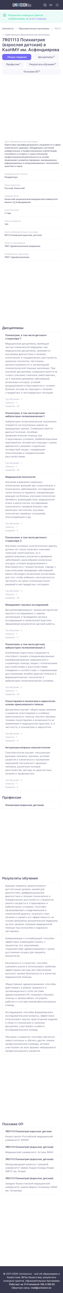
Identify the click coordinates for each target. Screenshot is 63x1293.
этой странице (37, 18)
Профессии (13, 64)
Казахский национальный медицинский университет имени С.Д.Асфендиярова (31, 200)
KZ (50, 4)
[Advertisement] (31, 107)
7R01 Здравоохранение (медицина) (22, 246)
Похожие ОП (31, 71)
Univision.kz (8, 28)
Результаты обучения (42, 64)
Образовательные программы (34, 28)
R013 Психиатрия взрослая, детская (23, 235)
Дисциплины (46, 56)
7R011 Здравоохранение (17, 257)
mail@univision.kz (41, 1287)
